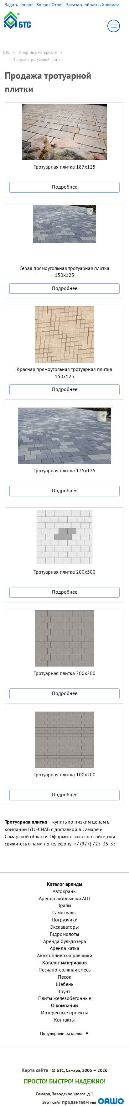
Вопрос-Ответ (49, 5)
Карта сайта (35, 1070)
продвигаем (75, 1102)
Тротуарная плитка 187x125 (64, 167)
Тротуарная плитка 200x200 (64, 673)
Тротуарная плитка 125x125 (64, 470)
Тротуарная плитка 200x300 (64, 572)
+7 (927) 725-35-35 (95, 843)
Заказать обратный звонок (92, 5)
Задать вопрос (19, 5)
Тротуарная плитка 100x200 (64, 774)
